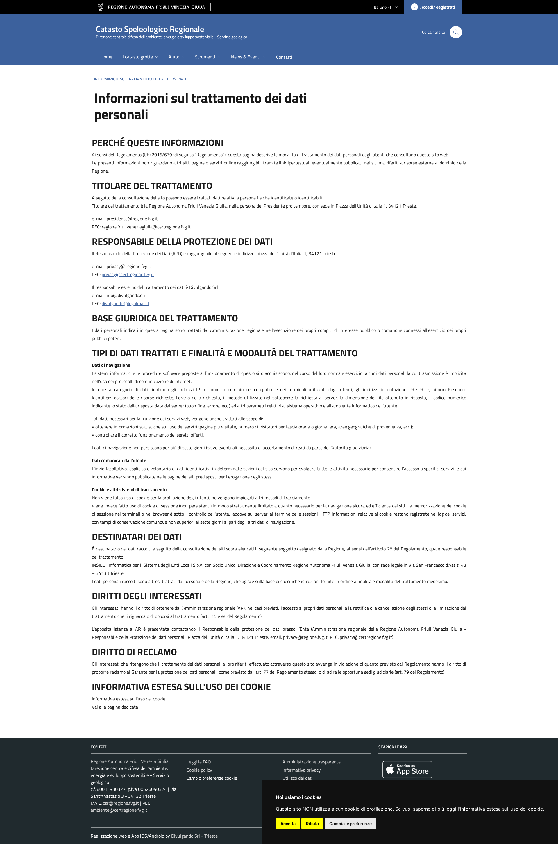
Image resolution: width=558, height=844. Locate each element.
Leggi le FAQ (199, 761)
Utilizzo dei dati (297, 778)
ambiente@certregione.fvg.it (119, 810)
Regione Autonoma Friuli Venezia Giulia (130, 761)
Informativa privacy (301, 769)
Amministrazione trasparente (311, 761)
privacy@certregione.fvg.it (128, 274)
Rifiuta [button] (312, 823)
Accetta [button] (288, 823)
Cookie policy (199, 769)
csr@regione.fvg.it (121, 803)
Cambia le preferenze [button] (350, 823)
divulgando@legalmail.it (125, 303)
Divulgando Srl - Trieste (194, 835)
